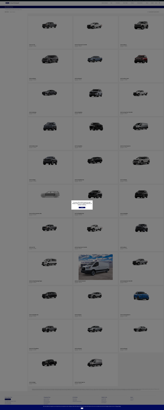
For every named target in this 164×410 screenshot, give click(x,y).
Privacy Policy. (118, 406)
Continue (82, 207)
